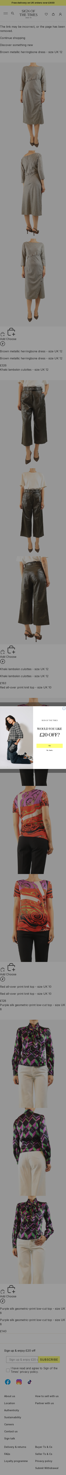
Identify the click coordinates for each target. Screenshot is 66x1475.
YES (49, 746)
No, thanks (49, 750)
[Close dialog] (63, 708)
